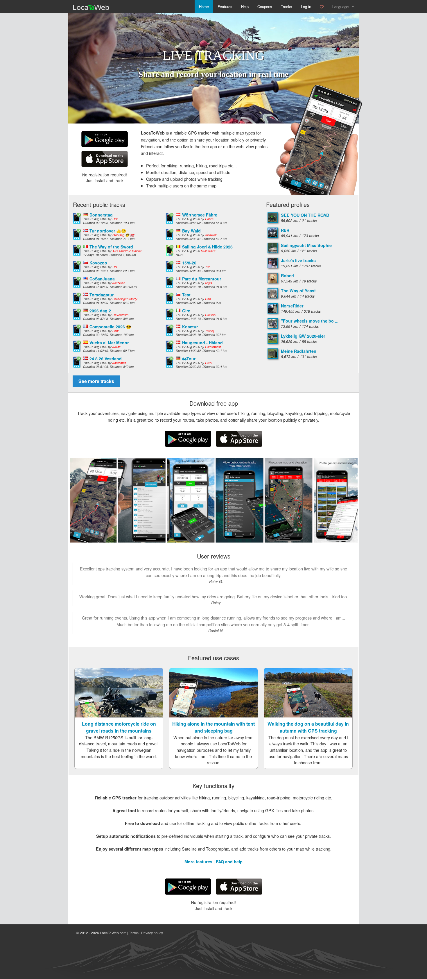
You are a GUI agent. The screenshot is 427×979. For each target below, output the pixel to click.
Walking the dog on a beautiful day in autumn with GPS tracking (308, 727)
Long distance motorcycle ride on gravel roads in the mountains (119, 727)
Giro (186, 311)
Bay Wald (191, 231)
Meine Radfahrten (298, 351)
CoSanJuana (102, 279)
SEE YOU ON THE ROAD (305, 215)
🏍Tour (188, 358)
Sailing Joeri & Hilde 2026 (207, 247)
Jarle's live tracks (298, 260)
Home (204, 6)
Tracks (286, 6)
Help (245, 6)
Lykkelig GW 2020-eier (303, 336)
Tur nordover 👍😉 (107, 231)
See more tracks (96, 381)
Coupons (264, 6)
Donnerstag (101, 215)
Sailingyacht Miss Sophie (306, 245)
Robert (288, 275)
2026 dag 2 (100, 311)
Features (225, 6)
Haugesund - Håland (202, 343)
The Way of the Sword (111, 247)
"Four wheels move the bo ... (309, 321)
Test (186, 295)
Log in (306, 6)
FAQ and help (229, 862)
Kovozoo (98, 263)
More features (198, 862)
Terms (134, 932)
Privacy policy (152, 932)
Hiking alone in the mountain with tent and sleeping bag (213, 727)
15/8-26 (189, 263)
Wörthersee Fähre (199, 215)
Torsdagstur (101, 295)
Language (340, 6)
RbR (285, 230)
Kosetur (190, 327)
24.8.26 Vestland (105, 358)
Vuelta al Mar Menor (109, 343)
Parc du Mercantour (201, 279)
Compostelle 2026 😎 (110, 327)
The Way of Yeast (298, 290)
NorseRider (292, 306)
